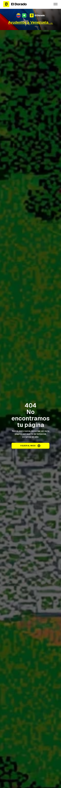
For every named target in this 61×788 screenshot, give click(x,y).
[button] (55, 4)
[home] (26, 4)
